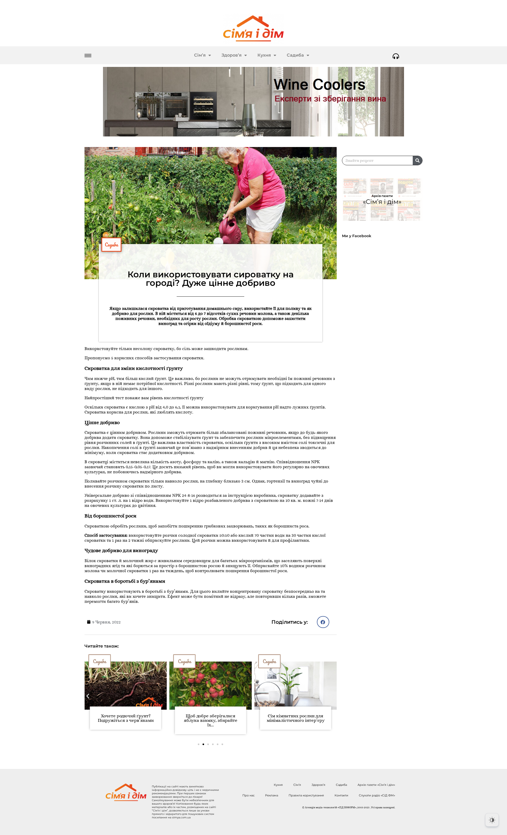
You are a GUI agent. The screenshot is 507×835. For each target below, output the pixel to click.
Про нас (248, 795)
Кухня (264, 55)
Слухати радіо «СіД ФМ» (377, 795)
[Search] (417, 160)
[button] (323, 622)
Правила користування (306, 795)
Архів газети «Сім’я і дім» (376, 785)
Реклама (271, 795)
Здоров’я (232, 55)
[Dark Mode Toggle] (492, 820)
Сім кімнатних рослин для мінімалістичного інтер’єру (296, 718)
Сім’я (200, 55)
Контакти (341, 795)
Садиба (295, 55)
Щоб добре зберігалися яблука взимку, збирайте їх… (210, 720)
